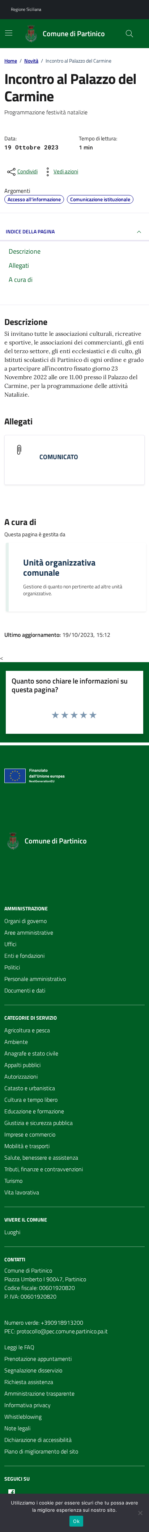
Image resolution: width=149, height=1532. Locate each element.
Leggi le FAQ (19, 1347)
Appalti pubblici (22, 1065)
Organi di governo (25, 921)
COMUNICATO (58, 457)
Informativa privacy (27, 1405)
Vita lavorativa (21, 1192)
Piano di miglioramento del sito (41, 1451)
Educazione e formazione (34, 1111)
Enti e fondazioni (24, 955)
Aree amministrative (28, 932)
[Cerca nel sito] (129, 33)
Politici (12, 967)
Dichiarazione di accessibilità (38, 1439)
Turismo (13, 1180)
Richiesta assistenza (28, 1381)
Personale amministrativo (35, 978)
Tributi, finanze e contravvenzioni (43, 1169)
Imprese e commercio (29, 1134)
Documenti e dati (24, 990)
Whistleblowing (23, 1416)
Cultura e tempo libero (31, 1099)
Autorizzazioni (21, 1076)
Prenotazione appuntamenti (38, 1358)
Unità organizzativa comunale (59, 567)
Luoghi (12, 1232)
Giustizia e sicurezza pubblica (38, 1122)
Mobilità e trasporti (27, 1146)
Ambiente (16, 1041)
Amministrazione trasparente (39, 1393)
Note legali (17, 1428)
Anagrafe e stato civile (31, 1053)
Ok (76, 1521)
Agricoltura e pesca (27, 1030)
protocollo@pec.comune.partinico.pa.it (62, 1331)
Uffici (10, 944)
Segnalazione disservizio (33, 1370)
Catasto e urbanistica (29, 1088)
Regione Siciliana (26, 9)
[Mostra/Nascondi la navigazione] (8, 33)
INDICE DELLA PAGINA (30, 231)
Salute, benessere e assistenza (41, 1157)
